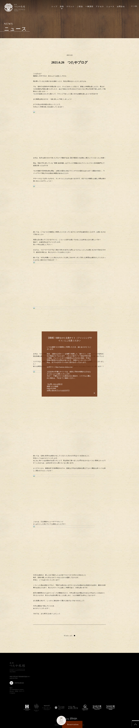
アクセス (100, 6)
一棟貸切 (89, 6)
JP (132, 6)
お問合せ (121, 6)
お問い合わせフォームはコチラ (58, 390)
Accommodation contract (17, 689)
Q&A (11, 688)
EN (136, 6)
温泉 (62, 6)
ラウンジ (70, 6)
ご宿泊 (80, 6)
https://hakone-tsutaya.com (63, 367)
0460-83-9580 (14, 678)
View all (68, 636)
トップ (54, 6)
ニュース (110, 6)
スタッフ (21, 691)
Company (12, 693)
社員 (16, 691)
